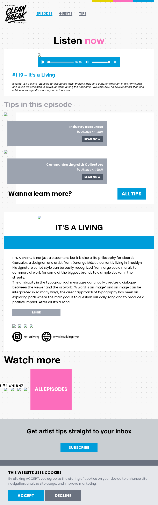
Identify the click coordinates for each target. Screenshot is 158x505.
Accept (25, 495)
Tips (82, 13)
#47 (19, 385)
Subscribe (79, 447)
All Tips (132, 193)
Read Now (92, 139)
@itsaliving (31, 337)
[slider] (60, 62)
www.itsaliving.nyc (66, 337)
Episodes (44, 13)
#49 (6, 385)
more (36, 312)
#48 (12, 385)
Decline (63, 495)
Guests (65, 13)
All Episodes (51, 389)
